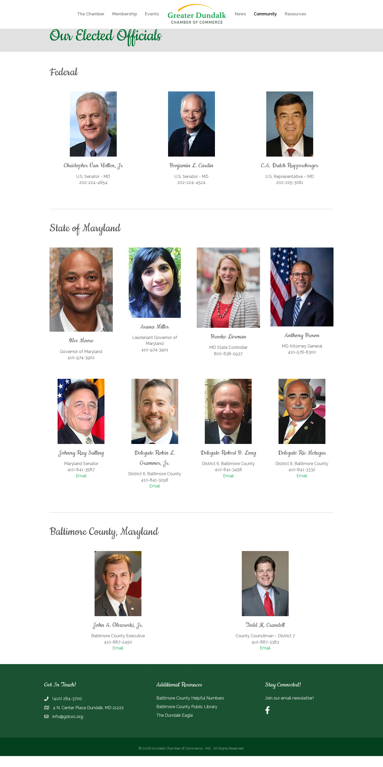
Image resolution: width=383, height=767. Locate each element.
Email (81, 475)
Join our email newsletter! (289, 698)
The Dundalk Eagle (174, 715)
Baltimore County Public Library (186, 706)
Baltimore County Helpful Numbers (190, 698)
